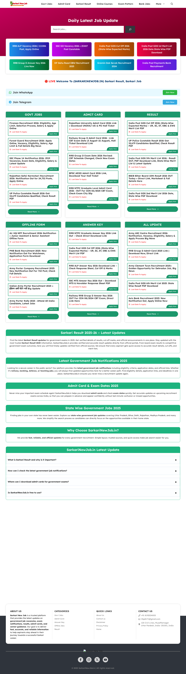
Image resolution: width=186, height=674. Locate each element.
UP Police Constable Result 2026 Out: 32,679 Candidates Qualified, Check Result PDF (32, 196)
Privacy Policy (102, 626)
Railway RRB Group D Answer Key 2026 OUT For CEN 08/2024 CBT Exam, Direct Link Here (91, 298)
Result (57, 629)
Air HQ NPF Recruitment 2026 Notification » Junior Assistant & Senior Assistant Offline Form (32, 236)
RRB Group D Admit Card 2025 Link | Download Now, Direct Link (149, 252)
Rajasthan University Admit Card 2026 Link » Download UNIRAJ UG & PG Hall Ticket (93, 124)
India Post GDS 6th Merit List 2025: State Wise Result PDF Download (151, 284)
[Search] (130, 29)
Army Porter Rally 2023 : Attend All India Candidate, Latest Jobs (32, 302)
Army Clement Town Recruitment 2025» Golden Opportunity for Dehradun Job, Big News (152, 268)
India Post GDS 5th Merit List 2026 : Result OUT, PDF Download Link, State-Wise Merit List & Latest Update (152, 161)
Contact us (100, 619)
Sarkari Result (83, 3)
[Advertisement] (87, 547)
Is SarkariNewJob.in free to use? (25, 492)
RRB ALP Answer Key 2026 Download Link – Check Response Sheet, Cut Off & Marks (93, 267)
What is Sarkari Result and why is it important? (32, 459)
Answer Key (59, 622)
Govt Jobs (46, 3)
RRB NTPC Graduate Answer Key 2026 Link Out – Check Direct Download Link (92, 234)
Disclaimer (100, 622)
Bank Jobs (144, 3)
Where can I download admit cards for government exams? (38, 481)
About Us (100, 615)
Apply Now (53, 134)
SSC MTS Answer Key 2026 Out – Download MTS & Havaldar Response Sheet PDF (92, 282)
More (158, 3)
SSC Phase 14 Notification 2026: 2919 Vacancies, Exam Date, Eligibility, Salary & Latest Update (33, 161)
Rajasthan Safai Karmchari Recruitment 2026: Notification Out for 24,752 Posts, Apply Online (31, 178)
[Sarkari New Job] (19, 4)
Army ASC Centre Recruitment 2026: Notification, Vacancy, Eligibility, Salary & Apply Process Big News (152, 236)
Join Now (170, 92)
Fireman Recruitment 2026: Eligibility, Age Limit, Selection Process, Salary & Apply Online (32, 126)
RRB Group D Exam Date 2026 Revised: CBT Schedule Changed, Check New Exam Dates (92, 158)
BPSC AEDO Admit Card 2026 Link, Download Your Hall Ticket (88, 174)
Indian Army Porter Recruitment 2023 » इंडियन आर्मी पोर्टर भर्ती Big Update (31, 287)
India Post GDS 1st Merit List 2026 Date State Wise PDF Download (157, 49)
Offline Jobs (59, 626)
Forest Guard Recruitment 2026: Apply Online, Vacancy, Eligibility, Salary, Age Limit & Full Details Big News (31, 143)
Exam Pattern (125, 3)
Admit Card (64, 3)
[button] (172, 4)
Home (98, 629)
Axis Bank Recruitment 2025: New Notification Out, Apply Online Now (148, 299)
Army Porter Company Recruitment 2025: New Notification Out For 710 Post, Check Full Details (32, 271)
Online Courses (104, 3)
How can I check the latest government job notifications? (37, 470)
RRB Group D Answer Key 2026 (29, 63)
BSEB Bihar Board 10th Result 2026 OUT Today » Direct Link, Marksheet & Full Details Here (151, 178)
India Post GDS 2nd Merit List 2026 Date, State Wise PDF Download (151, 194)
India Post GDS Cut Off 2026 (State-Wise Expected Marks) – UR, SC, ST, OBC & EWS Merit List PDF (152, 126)
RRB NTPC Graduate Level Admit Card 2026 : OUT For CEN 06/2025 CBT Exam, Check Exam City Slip (91, 191)
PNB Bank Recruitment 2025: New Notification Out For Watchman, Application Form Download (27, 253)
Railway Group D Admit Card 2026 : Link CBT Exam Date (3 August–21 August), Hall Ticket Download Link (92, 141)
